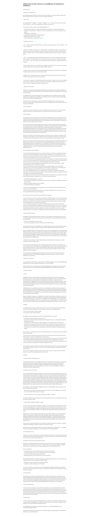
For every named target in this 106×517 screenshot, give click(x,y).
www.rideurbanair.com (27, 24)
